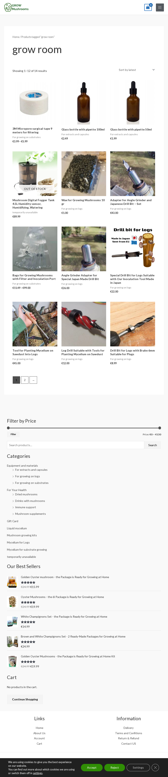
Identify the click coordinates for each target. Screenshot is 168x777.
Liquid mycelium (17, 528)
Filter (13, 434)
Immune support (25, 507)
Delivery (129, 727)
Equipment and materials (22, 465)
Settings (138, 767)
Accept (91, 767)
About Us (39, 733)
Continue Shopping (25, 699)
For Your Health (17, 490)
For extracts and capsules (31, 469)
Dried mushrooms (26, 494)
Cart (39, 743)
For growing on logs (27, 476)
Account (39, 738)
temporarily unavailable (21, 556)
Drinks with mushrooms (30, 500)
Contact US (128, 743)
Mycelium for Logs (18, 542)
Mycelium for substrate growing (27, 549)
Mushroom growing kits (22, 535)
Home (15, 37)
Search (152, 445)
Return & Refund (128, 738)
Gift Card (12, 521)
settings (37, 773)
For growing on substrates (32, 482)
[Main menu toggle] (160, 7)
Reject (114, 767)
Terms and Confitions (128, 733)
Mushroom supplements (30, 513)
